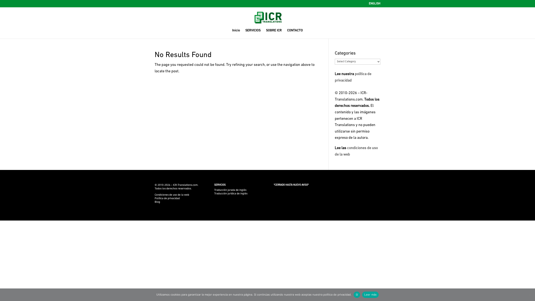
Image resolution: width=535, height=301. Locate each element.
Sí (357, 294)
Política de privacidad (167, 198)
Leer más (370, 294)
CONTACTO (295, 30)
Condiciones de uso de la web (172, 195)
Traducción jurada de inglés (230, 190)
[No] (530, 295)
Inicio (236, 30)
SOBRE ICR (274, 30)
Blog (157, 202)
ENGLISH (374, 3)
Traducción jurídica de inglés (230, 193)
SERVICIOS (253, 30)
